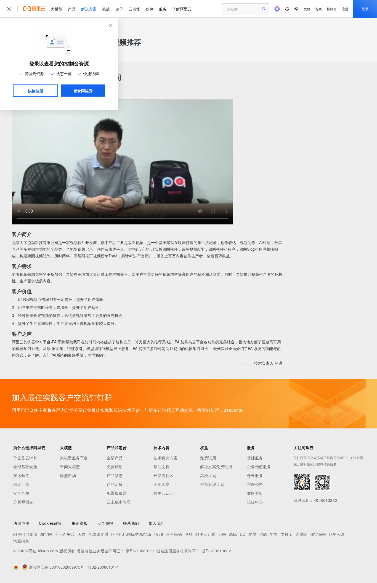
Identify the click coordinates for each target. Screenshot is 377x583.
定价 (119, 9)
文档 (307, 8)
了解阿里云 (182, 9)
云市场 (134, 9)
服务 (163, 9)
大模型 (56, 9)
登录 (365, 8)
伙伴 (149, 9)
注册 (345, 8)
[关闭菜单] (9, 9)
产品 (72, 9)
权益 (106, 9)
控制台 (332, 8)
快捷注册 (35, 91)
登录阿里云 (83, 90)
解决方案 (89, 9)
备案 (318, 8)
